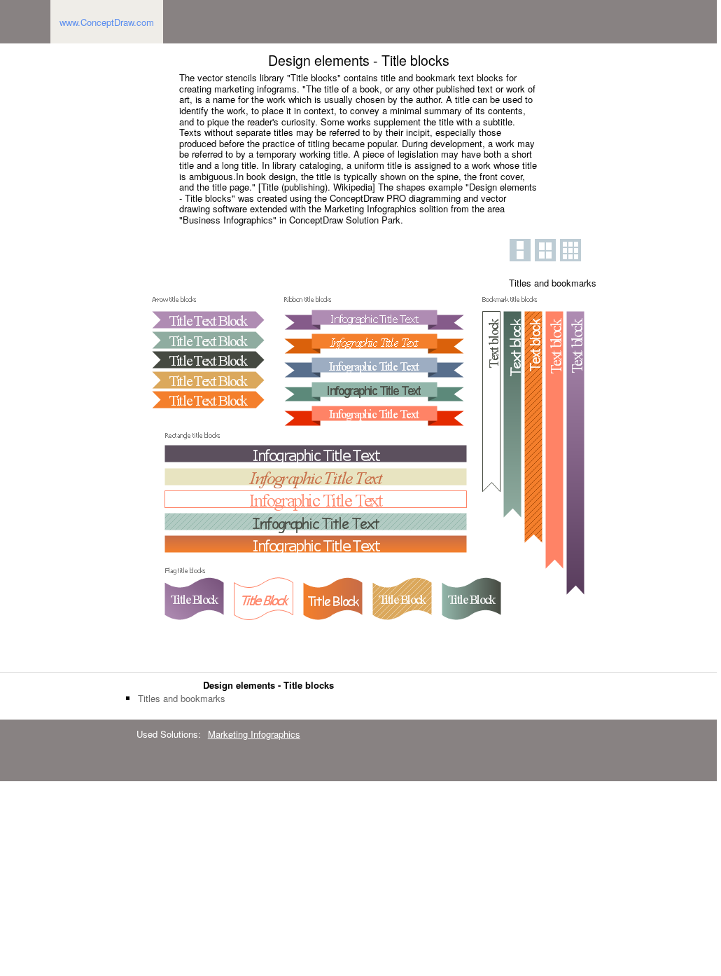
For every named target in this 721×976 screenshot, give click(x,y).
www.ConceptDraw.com (106, 22)
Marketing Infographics (254, 734)
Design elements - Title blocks (268, 685)
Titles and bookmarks (181, 698)
